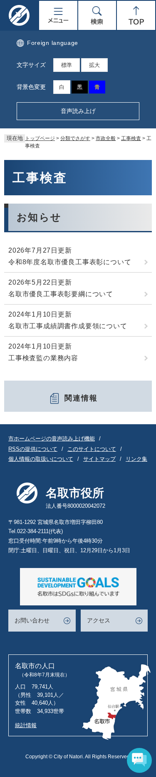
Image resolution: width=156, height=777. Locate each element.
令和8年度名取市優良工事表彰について (69, 262)
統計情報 (26, 725)
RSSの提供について (32, 449)
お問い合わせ (32, 620)
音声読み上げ (78, 111)
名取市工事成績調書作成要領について (67, 325)
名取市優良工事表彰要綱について (60, 294)
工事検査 (131, 138)
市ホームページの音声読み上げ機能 (51, 438)
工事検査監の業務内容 (43, 357)
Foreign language (52, 42)
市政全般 (106, 138)
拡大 (94, 65)
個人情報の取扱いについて (40, 459)
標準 (66, 65)
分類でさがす (75, 138)
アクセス (98, 620)
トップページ (40, 138)
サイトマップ (99, 459)
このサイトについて (91, 449)
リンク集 (136, 459)
